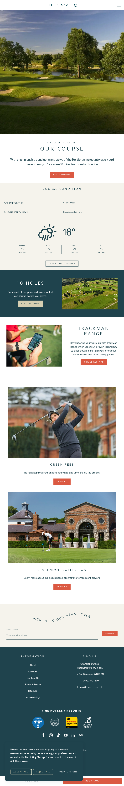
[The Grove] (62, 5)
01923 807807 (91, 680)
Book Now (92, 781)
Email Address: (12, 630)
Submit (109, 634)
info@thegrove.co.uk (91, 687)
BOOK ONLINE (62, 175)
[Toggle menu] (119, 5)
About (33, 665)
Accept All (20, 772)
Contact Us (33, 678)
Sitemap (32, 690)
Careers (32, 671)
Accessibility (33, 697)
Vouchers (31, 781)
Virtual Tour (30, 304)
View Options (68, 772)
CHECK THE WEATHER (62, 264)
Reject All (43, 772)
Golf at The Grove (63, 143)
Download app (94, 362)
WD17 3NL (99, 674)
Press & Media (33, 684)
